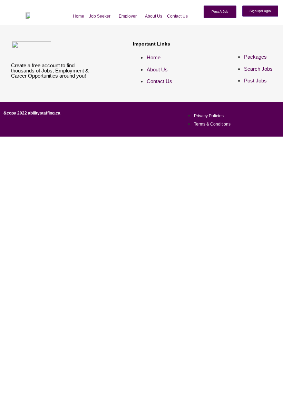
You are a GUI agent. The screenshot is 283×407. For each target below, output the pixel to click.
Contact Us (177, 16)
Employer (128, 16)
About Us (153, 16)
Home (78, 16)
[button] (101, 16)
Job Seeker (99, 16)
